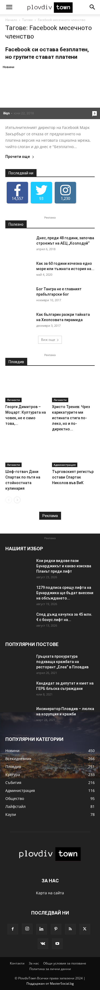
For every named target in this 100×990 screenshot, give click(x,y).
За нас (34, 963)
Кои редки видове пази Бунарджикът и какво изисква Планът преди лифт (63, 566)
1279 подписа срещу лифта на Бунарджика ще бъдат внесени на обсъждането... (64, 592)
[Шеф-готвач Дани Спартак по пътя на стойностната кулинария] (26, 452)
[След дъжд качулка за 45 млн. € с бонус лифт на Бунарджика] (18, 621)
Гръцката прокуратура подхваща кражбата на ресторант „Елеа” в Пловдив (62, 661)
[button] (9, 7)
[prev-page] (8, 500)
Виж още (48, 339)
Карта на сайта (50, 892)
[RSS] (70, 929)
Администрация (65, 465)
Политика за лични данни (50, 969)
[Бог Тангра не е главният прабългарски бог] (18, 295)
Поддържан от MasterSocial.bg (50, 983)
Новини (8, 67)
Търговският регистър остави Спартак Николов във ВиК (73, 477)
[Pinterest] (56, 929)
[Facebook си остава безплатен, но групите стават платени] (50, 91)
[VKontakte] (43, 943)
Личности (13, 400)
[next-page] (17, 500)
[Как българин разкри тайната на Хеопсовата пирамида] (18, 321)
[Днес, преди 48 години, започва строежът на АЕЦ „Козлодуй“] (18, 244)
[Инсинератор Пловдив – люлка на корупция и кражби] (18, 715)
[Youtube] (57, 943)
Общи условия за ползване (64, 963)
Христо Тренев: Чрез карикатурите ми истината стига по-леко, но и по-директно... (71, 418)
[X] (84, 929)
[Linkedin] (41, 929)
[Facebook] (12, 929)
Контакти (17, 963)
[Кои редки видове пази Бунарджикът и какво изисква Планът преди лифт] (18, 567)
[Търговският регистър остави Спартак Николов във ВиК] (73, 452)
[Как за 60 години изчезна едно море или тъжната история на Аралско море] (18, 270)
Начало (11, 20)
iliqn (6, 113)
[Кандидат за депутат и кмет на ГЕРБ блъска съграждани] (18, 690)
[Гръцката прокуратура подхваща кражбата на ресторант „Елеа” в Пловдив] (18, 663)
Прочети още (17, 157)
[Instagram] (27, 929)
